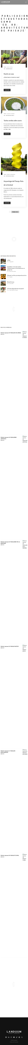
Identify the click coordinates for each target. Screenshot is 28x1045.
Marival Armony (10, 282)
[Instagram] (11, 1037)
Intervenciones (10, 115)
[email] (6, 1037)
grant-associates (12, 271)
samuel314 (11, 283)
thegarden (11, 261)
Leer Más (7, 90)
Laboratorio (9, 68)
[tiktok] (16, 1037)
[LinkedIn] (8, 1037)
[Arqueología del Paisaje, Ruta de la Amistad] (14, 158)
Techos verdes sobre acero (13, 120)
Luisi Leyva (10, 67)
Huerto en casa (9, 74)
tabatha (10, 277)
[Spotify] (19, 1037)
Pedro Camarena (11, 174)
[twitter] (22, 1037)
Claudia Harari (11, 113)
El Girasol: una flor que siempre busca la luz (17, 275)
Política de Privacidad (14, 1042)
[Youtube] (14, 1037)
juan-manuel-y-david (13, 290)
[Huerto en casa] (14, 59)
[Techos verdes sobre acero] (14, 105)
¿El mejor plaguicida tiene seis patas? (15, 288)
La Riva (8, 260)
